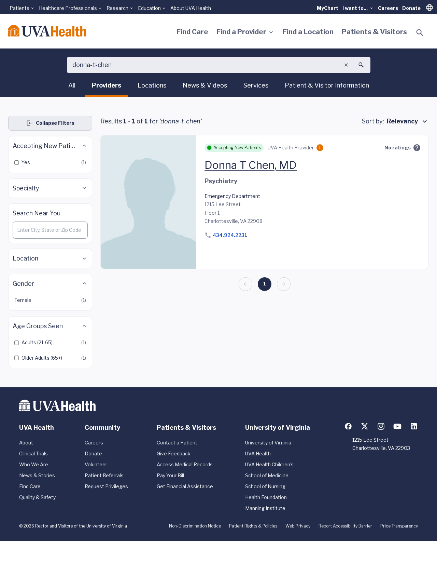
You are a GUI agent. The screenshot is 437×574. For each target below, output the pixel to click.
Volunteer (96, 464)
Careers (388, 8)
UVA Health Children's (269, 464)
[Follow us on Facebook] (348, 426)
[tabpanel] (218, 242)
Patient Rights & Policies (253, 526)
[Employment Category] (319, 147)
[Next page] (284, 284)
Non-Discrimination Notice (195, 526)
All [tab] (71, 85)
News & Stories (37, 475)
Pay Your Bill (170, 475)
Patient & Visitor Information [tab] (327, 85)
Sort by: (373, 121)
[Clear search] (346, 64)
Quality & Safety (37, 497)
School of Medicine (266, 475)
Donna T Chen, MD (251, 165)
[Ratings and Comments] (416, 147)
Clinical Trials (33, 453)
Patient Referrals (104, 475)
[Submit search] (361, 64)
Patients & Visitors (374, 32)
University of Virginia (268, 442)
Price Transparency (399, 526)
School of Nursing (265, 486)
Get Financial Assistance (185, 486)
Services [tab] (255, 85)
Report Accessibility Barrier (345, 526)
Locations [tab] (152, 85)
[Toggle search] (420, 33)
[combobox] (408, 121)
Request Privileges (106, 486)
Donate (411, 8)
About (26, 442)
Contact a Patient (177, 442)
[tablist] (218, 86)
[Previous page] (245, 284)
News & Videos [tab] (205, 85)
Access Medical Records (185, 464)
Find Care (192, 32)
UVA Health (258, 453)
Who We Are (33, 464)
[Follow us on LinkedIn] (414, 426)
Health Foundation (266, 497)
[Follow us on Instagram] (381, 426)
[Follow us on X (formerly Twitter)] (365, 426)
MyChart (327, 8)
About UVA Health (190, 8)
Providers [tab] (106, 85)
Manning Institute (265, 508)
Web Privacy (297, 526)
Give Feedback (174, 453)
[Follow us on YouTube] (397, 426)
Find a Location (308, 32)
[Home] (47, 31)
